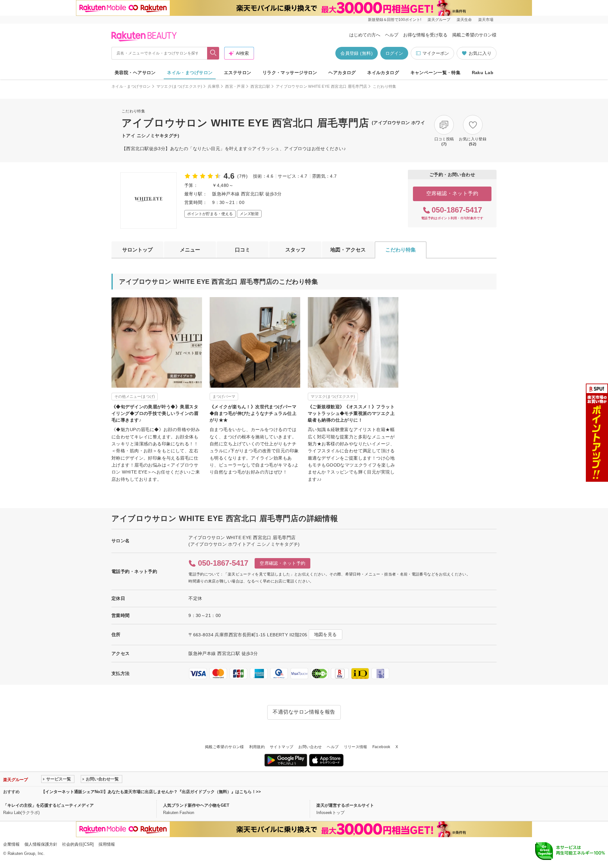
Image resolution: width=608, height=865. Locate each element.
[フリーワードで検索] (213, 53)
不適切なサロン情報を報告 (304, 712)
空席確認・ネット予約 (452, 193)
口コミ (242, 249)
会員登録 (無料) (356, 53)
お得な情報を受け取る (425, 34)
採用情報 (106, 844)
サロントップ (137, 249)
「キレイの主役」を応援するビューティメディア (48, 805)
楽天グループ (439, 19)
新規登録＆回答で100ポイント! (394, 19)
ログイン (394, 53)
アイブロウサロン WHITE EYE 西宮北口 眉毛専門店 (321, 86)
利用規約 (257, 747)
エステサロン (237, 72)
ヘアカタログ (342, 72)
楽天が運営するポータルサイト (345, 805)
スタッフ (295, 249)
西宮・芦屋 (235, 86)
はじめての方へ (364, 34)
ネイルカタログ (383, 72)
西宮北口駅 (260, 86)
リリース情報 (355, 747)
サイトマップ (281, 747)
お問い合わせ (310, 747)
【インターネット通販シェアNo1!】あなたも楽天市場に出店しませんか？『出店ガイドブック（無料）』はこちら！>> (151, 791)
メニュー (190, 249)
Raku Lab (482, 72)
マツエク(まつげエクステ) (179, 86)
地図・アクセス (348, 249)
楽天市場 (485, 19)
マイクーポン (435, 53)
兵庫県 (213, 86)
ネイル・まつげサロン (189, 72)
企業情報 (11, 844)
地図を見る (325, 634)
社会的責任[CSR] (78, 844)
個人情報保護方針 (40, 844)
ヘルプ (391, 34)
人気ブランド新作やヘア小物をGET (196, 805)
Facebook (381, 747)
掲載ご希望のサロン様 (474, 34)
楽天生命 (464, 19)
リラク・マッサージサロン (290, 72)
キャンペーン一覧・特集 (435, 72)
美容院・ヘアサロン (135, 72)
